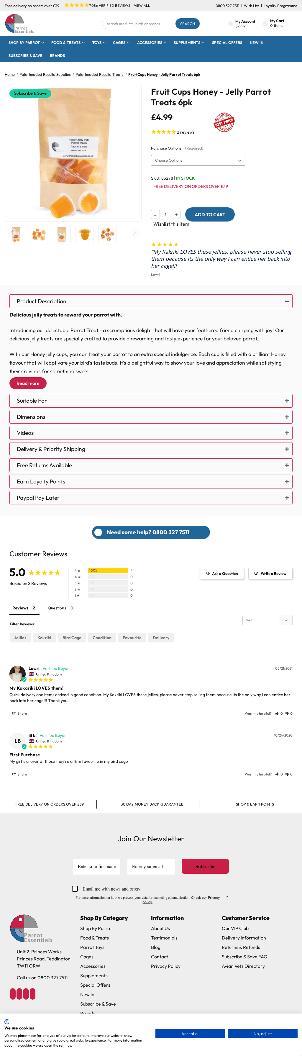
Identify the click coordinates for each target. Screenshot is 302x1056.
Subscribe (205, 866)
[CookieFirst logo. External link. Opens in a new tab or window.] (6, 1021)
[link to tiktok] (26, 994)
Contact (159, 957)
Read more (28, 383)
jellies (20, 637)
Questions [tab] (57, 608)
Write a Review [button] (273, 573)
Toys (96, 42)
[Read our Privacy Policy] (226, 897)
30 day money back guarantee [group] (152, 804)
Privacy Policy (165, 966)
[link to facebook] (12, 994)
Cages (119, 42)
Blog (155, 947)
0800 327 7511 (227, 5)
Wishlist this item (171, 224)
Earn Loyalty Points (41, 481)
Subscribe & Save (25, 55)
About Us (160, 928)
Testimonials (164, 938)
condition (102, 637)
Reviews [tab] (20, 608)
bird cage (72, 637)
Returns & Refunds (241, 947)
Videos (25, 432)
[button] (279, 713)
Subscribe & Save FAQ (244, 957)
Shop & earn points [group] (255, 804)
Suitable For (32, 400)
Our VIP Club (235, 928)
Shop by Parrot (24, 42)
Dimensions (31, 416)
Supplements (187, 42)
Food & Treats (66, 42)
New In (256, 42)
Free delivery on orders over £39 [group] (49, 804)
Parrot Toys (92, 947)
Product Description (41, 301)
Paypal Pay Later (38, 497)
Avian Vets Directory (243, 966)
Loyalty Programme (280, 5)
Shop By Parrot (96, 928)
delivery (161, 637)
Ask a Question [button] (225, 573)
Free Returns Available (44, 465)
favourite (132, 637)
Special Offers (227, 42)
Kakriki (44, 637)
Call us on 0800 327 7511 (42, 977)
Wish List (251, 5)
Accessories (149, 42)
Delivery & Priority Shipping (51, 448)
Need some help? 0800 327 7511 (148, 532)
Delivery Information (244, 938)
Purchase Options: (177, 148)
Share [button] (22, 713)
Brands (57, 55)
